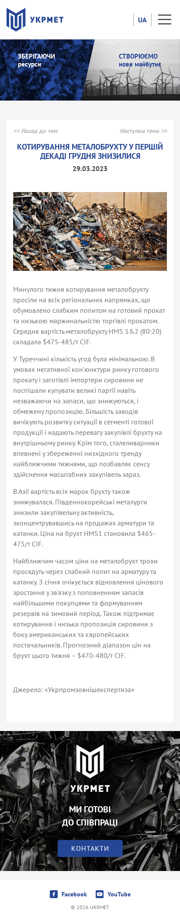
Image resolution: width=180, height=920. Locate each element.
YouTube (119, 894)
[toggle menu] (164, 19)
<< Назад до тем (35, 131)
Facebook (74, 894)
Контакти (90, 848)
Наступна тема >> (143, 131)
